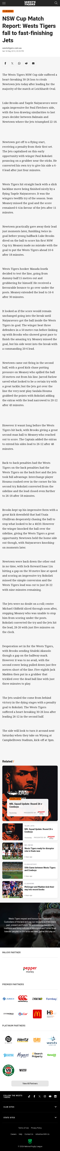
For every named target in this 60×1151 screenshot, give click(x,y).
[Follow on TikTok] (29, 1096)
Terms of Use (23, 1128)
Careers (13, 1134)
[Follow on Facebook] (34, 1096)
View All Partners (30, 1083)
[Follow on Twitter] (39, 1096)
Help (20, 1134)
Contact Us (29, 1134)
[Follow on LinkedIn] (55, 1096)
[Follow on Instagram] (45, 1096)
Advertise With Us (42, 1134)
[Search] (56, 3)
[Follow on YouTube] (50, 1096)
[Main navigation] (4, 3)
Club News (8, 11)
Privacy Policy (36, 1128)
